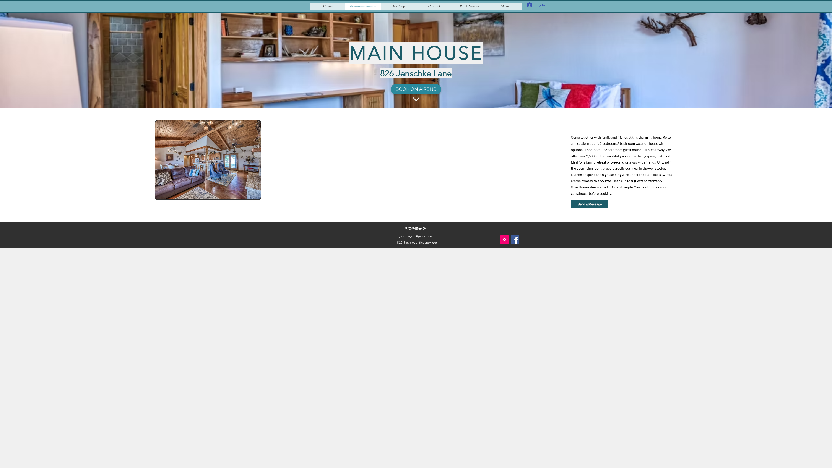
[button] (208, 160)
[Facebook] (515, 239)
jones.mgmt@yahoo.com (416, 236)
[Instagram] (504, 239)
